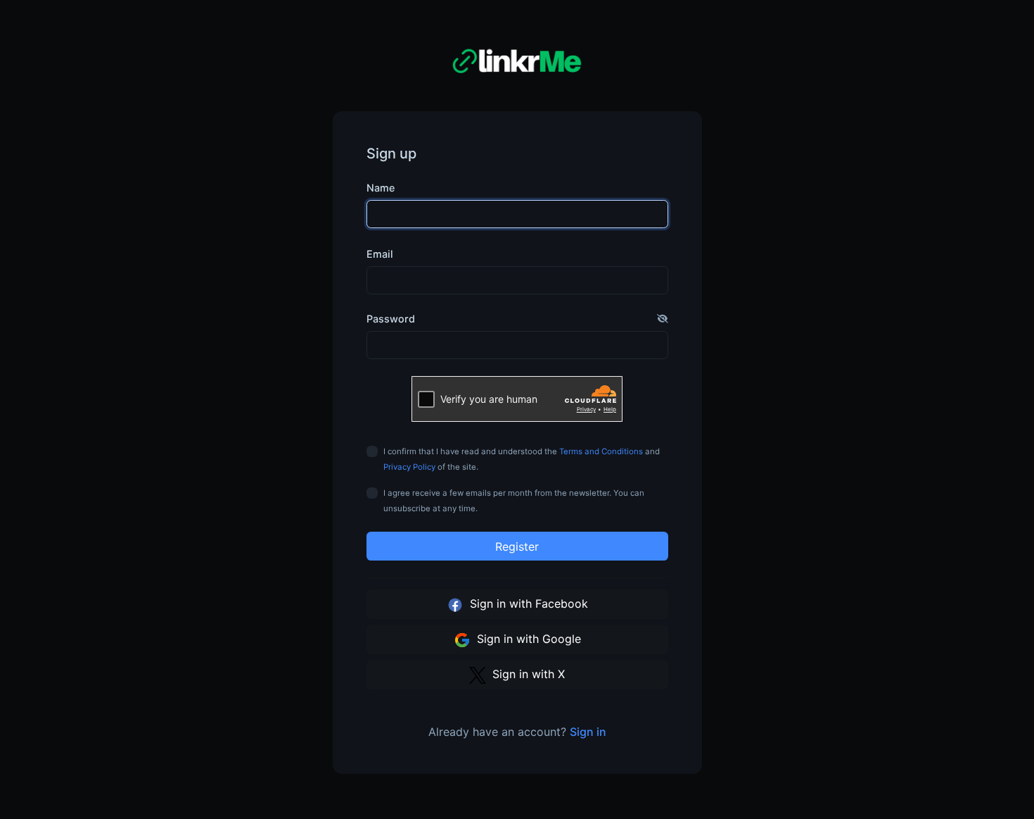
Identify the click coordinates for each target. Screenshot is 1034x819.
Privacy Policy (409, 467)
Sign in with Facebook (527, 603)
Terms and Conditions (601, 451)
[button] (662, 319)
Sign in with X (527, 674)
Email (379, 254)
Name (380, 188)
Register (517, 546)
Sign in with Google (527, 639)
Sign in (588, 732)
